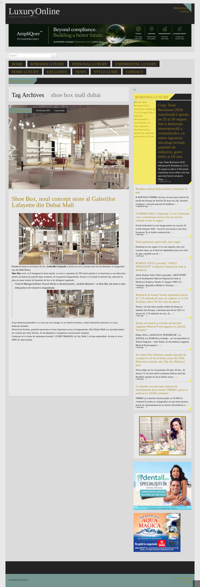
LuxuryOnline (34, 11)
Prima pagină (182, 8)
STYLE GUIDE (106, 72)
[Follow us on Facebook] (185, 19)
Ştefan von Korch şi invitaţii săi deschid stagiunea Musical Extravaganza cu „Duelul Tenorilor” (160, 326)
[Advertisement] (38, 370)
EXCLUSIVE (57, 72)
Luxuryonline (60, 110)
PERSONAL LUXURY (89, 64)
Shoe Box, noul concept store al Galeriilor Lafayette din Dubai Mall (63, 202)
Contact (134, 72)
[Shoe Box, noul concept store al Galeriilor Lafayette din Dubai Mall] (69, 147)
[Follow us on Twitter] (189, 19)
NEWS (80, 72)
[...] (176, 204)
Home (17, 64)
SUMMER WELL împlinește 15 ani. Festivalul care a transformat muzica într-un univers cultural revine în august (162, 217)
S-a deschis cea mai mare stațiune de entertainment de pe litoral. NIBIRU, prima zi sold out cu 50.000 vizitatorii (162, 390)
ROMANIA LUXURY (47, 64)
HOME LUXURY (25, 72)
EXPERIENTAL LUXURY (135, 64)
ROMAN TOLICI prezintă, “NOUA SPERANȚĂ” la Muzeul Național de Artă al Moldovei (161, 267)
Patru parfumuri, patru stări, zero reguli (158, 241)
